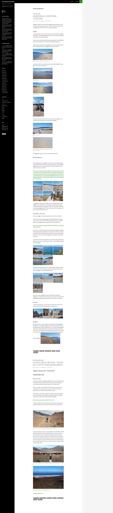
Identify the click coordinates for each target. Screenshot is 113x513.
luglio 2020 (4, 70)
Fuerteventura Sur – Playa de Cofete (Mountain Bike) (48, 363)
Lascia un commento (46, 21)
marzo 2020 (4, 73)
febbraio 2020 (4, 75)
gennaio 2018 (4, 84)
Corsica (3, 104)
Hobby (3, 107)
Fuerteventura (36, 360)
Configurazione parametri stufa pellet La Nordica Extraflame (7, 55)
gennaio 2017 (4, 89)
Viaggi (38, 13)
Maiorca (3, 110)
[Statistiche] (4, 133)
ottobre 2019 (4, 76)
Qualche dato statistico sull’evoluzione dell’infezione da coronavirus (7, 34)
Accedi (3, 124)
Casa (3, 99)
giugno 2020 (4, 72)
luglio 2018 (4, 83)
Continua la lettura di (38, 493)
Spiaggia (36, 352)
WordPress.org (4, 129)
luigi (2, 57)
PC (2, 113)
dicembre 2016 (4, 91)
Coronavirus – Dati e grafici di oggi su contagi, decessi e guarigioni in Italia (7, 38)
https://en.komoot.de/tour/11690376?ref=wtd (43, 399)
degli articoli (5, 126)
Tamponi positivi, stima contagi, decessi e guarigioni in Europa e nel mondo (7, 30)
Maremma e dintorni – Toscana (45, 17)
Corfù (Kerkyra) (4, 100)
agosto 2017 (4, 86)
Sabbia (35, 499)
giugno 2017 (4, 87)
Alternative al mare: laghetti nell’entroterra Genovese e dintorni (7, 26)
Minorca (3, 111)
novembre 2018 (5, 81)
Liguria (3, 108)
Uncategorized (4, 116)
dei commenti (5, 128)
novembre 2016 (5, 92)
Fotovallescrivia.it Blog (8, 1)
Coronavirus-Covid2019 (6, 102)
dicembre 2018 (4, 80)
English (72, 1)
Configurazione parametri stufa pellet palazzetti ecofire (7, 47)
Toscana (35, 13)
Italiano (76, 1)
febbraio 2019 (4, 78)
